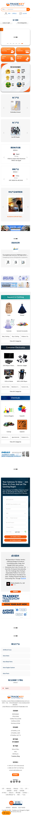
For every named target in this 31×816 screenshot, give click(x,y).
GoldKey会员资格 (15, 721)
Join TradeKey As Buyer (15, 536)
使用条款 (8, 807)
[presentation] (3, 108)
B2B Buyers (16, 754)
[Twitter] (17, 781)
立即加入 (14, 13)
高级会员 (11, 792)
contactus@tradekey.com (15, 770)
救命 (15, 751)
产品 (21, 788)
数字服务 (15, 739)
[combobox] (3, 9)
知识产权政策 (21, 807)
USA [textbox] (7, 513)
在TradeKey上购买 (15, 733)
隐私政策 (14, 807)
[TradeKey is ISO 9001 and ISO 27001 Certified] (15, 806)
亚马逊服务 (15, 742)
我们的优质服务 (15, 67)
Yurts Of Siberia (15, 255)
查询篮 (15, 790)
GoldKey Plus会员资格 (15, 718)
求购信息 (15, 788)
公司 (26, 788)
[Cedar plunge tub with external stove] (15, 264)
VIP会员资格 (15, 716)
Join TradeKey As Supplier (15, 540)
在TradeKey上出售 (15, 730)
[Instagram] (14, 782)
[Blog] (19, 782)
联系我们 (15, 774)
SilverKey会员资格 (15, 723)
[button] (8, 43)
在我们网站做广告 (10, 794)
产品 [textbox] (3, 9)
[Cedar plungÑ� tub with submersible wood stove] (8, 264)
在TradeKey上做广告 (15, 735)
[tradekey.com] (15, 6)
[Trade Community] (15, 37)
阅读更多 (18, 580)
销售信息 (8, 788)
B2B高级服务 (15, 714)
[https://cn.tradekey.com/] (15, 698)
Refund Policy (15, 749)
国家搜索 (9, 790)
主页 (3, 788)
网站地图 (18, 792)
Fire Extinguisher (6, 23)
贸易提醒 (22, 790)
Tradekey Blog (15, 756)
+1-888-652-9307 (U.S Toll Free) (15, 768)
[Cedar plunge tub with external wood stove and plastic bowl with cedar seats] (23, 264)
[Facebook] (11, 782)
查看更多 (15, 150)
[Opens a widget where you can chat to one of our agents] (6, 813)
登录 (9, 13)
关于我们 (4, 792)
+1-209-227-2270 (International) (15, 765)
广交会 (23, 794)
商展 (18, 794)
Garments (22, 23)
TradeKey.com (15, 810)
